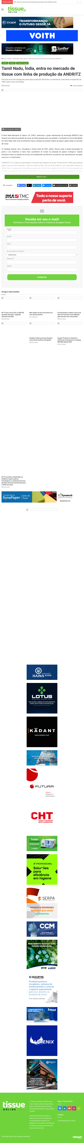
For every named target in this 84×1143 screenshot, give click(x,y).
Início (4, 58)
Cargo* (9, 266)
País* (9, 244)
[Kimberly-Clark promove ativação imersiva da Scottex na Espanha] (42, 329)
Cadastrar (42, 277)
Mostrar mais (41, 177)
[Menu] (3, 10)
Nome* (9, 229)
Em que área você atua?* (15, 251)
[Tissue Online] (17, 9)
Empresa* (10, 259)
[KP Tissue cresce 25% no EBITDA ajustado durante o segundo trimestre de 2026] (14, 304)
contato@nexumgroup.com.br (66, 1120)
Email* (9, 236)
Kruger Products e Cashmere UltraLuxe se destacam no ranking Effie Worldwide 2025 (69, 340)
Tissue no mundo (22, 63)
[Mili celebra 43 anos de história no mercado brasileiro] (42, 304)
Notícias (12, 63)
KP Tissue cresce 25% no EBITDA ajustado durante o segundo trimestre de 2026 (13, 314)
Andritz (9, 58)
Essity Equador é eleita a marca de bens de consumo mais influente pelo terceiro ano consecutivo (69, 314)
